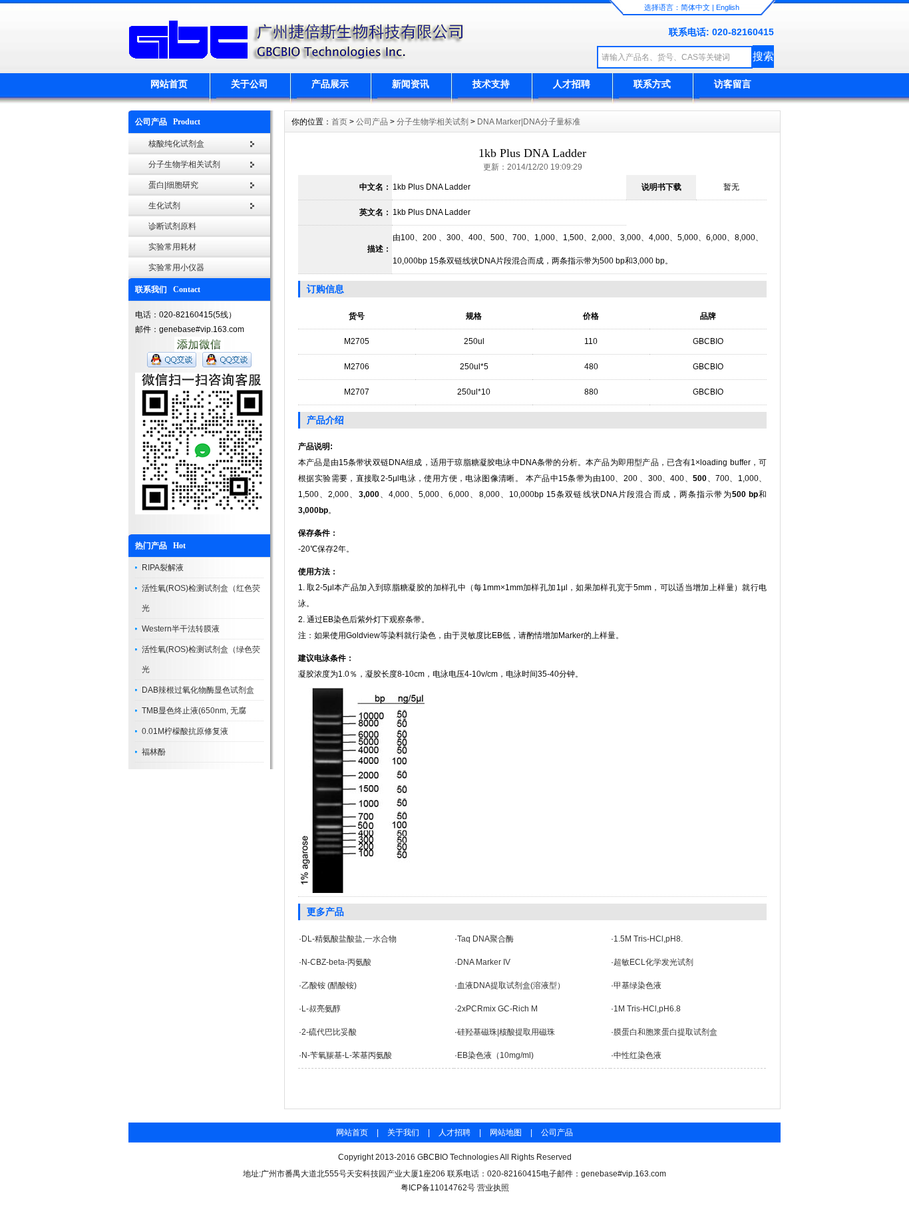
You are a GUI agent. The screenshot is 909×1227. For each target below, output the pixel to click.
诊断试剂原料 (172, 226)
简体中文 (695, 7)
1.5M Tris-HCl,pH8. (648, 939)
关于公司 (249, 84)
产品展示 (330, 84)
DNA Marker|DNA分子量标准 (528, 121)
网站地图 (506, 1132)
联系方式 (652, 84)
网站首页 (169, 84)
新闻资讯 (410, 84)
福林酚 (154, 752)
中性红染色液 (637, 1055)
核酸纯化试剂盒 (176, 143)
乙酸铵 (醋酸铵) (329, 985)
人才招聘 (571, 84)
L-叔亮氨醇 (321, 1008)
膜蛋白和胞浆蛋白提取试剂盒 (665, 1032)
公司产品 (372, 121)
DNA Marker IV (483, 962)
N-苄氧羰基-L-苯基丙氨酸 (346, 1055)
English (727, 7)
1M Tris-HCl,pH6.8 (647, 1008)
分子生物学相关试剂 (184, 164)
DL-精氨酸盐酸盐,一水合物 (349, 939)
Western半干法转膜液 (181, 628)
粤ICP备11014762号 (438, 1187)
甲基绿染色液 (637, 985)
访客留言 (732, 84)
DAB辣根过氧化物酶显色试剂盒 (198, 690)
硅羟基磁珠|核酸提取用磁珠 (506, 1032)
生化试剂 (164, 205)
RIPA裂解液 (163, 567)
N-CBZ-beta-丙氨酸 (336, 962)
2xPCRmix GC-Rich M (497, 1008)
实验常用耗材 (172, 247)
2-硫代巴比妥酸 (329, 1032)
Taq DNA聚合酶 (485, 939)
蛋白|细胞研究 (173, 185)
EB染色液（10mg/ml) (495, 1055)
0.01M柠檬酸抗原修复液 (185, 731)
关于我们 (403, 1132)
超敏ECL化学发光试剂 (653, 962)
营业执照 (493, 1187)
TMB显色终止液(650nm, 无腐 (194, 710)
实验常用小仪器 (176, 267)
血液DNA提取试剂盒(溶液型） (511, 985)
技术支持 (491, 84)
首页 (339, 121)
